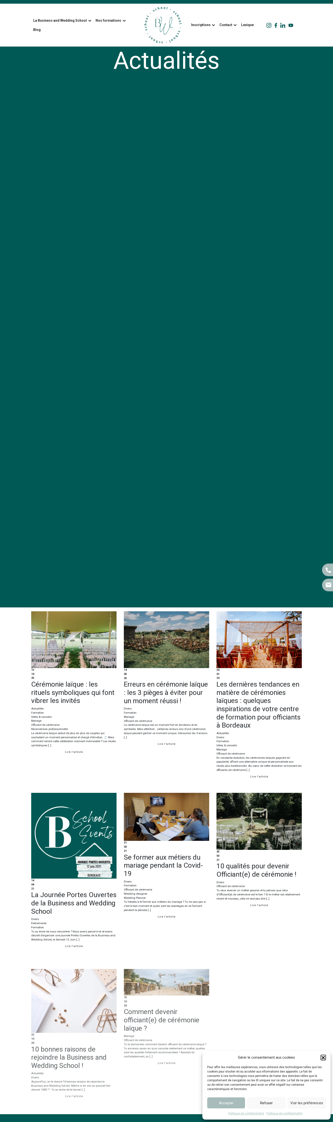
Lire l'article (74, 752)
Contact (225, 25)
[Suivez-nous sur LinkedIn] (282, 25)
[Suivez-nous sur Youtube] (290, 25)
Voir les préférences (306, 1103)
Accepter (226, 1103)
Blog (37, 30)
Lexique (247, 25)
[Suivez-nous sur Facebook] (275, 25)
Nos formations (108, 20)
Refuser (266, 1103)
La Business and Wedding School (60, 20)
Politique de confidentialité (246, 1113)
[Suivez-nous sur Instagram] (268, 25)
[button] (323, 1057)
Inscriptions (201, 25)
